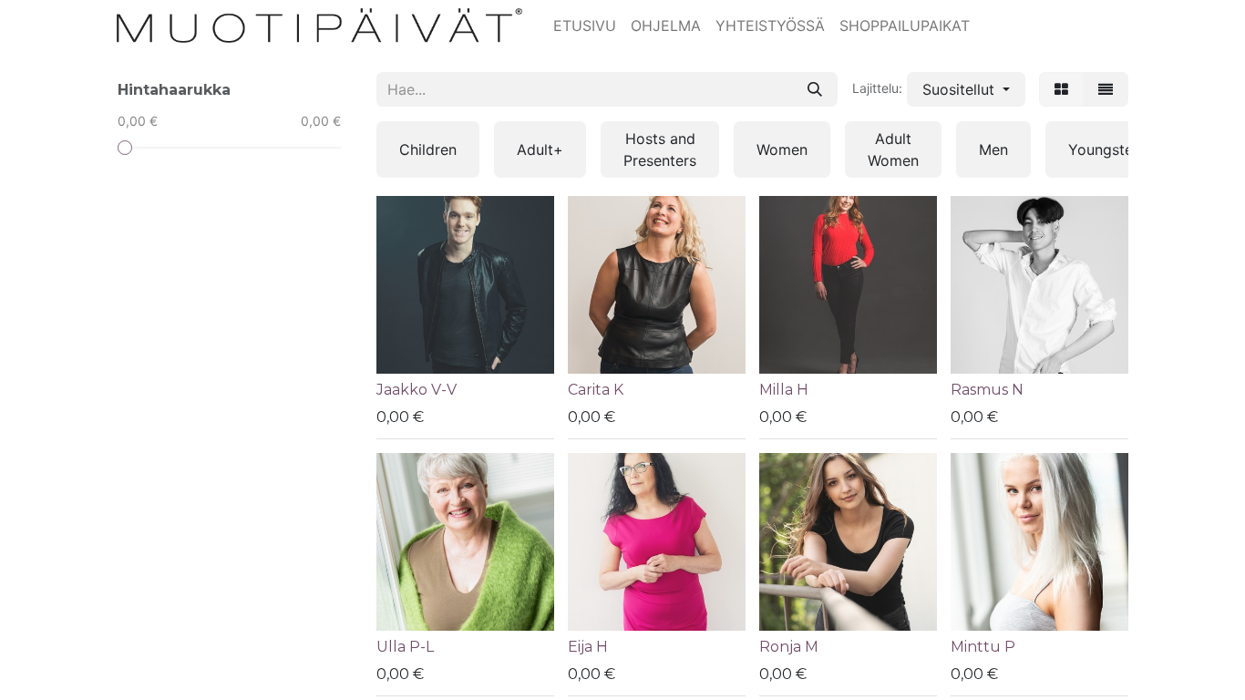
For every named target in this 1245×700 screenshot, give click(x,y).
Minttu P (983, 646)
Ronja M (788, 646)
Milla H (783, 389)
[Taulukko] (1061, 89)
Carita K (595, 389)
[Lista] (1105, 89)
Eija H (588, 646)
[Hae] (815, 89)
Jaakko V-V (416, 389)
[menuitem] (584, 25)
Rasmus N (987, 389)
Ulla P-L (405, 646)
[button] (966, 89)
